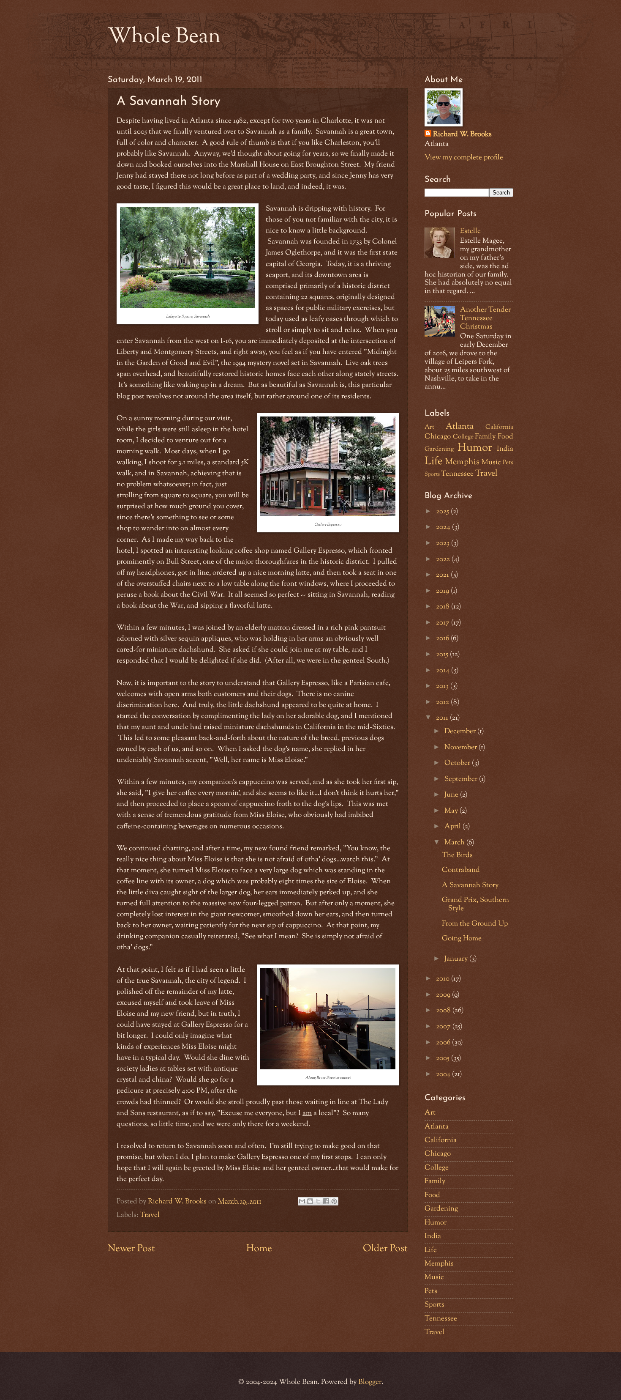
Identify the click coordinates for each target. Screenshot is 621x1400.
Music (491, 463)
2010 (443, 979)
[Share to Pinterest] (334, 1201)
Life (434, 462)
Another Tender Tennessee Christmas (485, 318)
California (499, 427)
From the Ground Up (475, 924)
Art (429, 427)
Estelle (470, 231)
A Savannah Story (470, 885)
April (453, 827)
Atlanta (460, 427)
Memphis (462, 462)
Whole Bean (164, 37)
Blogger (369, 1382)
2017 (443, 623)
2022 (444, 559)
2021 (443, 575)
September (461, 779)
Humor (475, 448)
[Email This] (302, 1201)
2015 (443, 654)
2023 (443, 543)
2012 (443, 702)
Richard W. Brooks (462, 135)
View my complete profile (464, 158)
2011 (443, 718)
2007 (444, 1027)
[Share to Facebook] (326, 1201)
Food (505, 437)
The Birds (457, 855)
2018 (443, 607)
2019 (443, 591)
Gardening (439, 449)
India (505, 449)
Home (259, 1249)
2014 (443, 671)
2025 (443, 512)
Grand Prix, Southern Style (475, 904)
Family (485, 437)
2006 (444, 1043)
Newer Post (131, 1249)
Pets (508, 462)
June (452, 795)
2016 (443, 638)
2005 (443, 1058)
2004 (444, 1074)
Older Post (385, 1249)
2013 (443, 686)
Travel (150, 1215)
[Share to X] (318, 1201)
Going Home (462, 939)
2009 (444, 995)
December (460, 731)
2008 (444, 1010)
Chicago (438, 437)
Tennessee (457, 474)
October (458, 763)
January (456, 959)
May (452, 811)
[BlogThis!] (310, 1201)
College (463, 437)
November (461, 747)
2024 (444, 527)
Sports (432, 474)
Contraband (461, 870)
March (455, 843)
